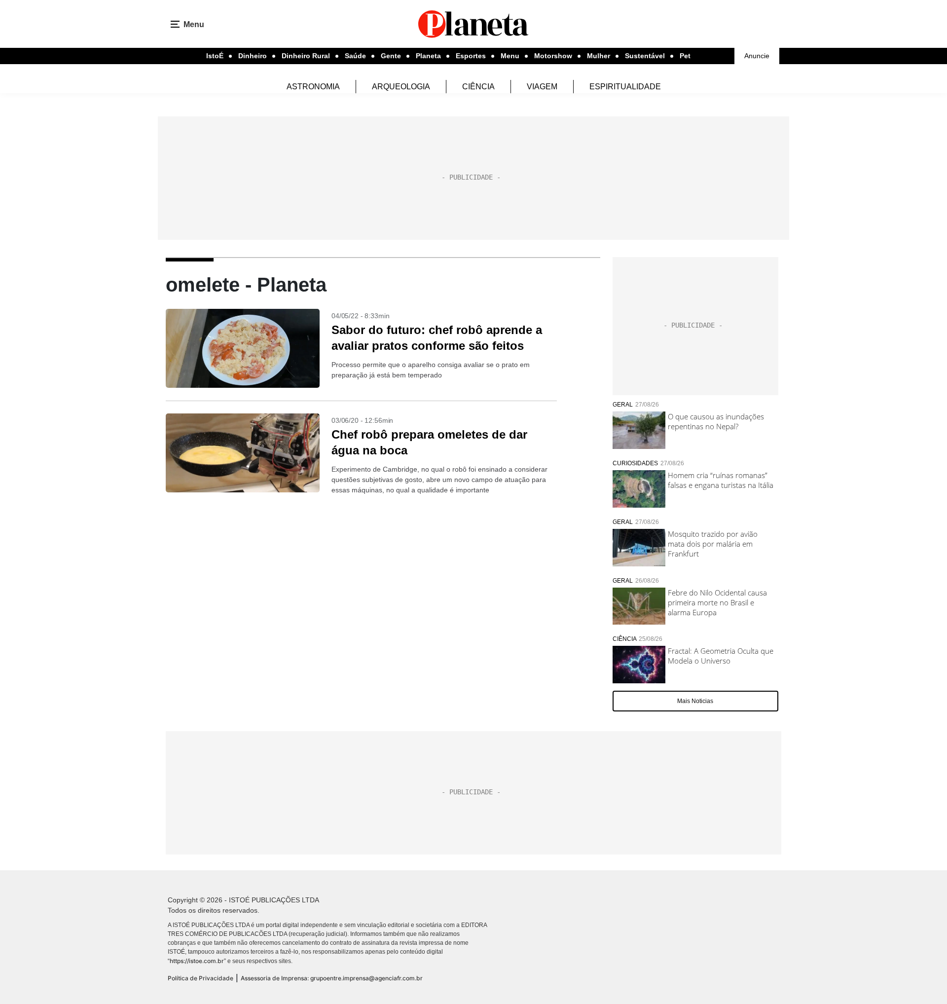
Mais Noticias (695, 701)
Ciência (478, 86)
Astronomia (313, 86)
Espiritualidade (625, 86)
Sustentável (645, 56)
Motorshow (553, 56)
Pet (685, 56)
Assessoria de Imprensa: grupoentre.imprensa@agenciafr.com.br (332, 978)
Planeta (428, 56)
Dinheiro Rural (306, 56)
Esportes (471, 56)
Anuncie (756, 56)
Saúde (355, 56)
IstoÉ (214, 56)
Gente (391, 56)
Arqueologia (401, 86)
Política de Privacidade (200, 978)
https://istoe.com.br (197, 961)
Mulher (598, 56)
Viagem (542, 86)
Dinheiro (252, 56)
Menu (510, 56)
